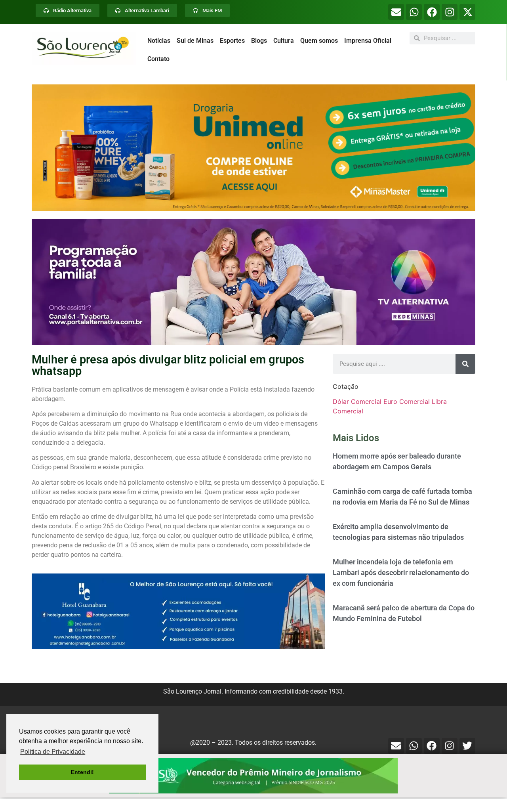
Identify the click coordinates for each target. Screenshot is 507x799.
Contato (158, 59)
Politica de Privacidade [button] (52, 751)
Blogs (259, 40)
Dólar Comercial (357, 401)
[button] (253, 147)
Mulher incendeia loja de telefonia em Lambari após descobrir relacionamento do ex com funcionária (401, 572)
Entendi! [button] (82, 772)
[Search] (465, 364)
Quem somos (319, 40)
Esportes (232, 40)
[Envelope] (396, 12)
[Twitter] (467, 746)
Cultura (283, 40)
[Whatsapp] (414, 12)
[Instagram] (449, 12)
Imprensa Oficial (367, 40)
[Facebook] (432, 12)
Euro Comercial (406, 401)
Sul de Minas (195, 40)
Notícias (158, 40)
